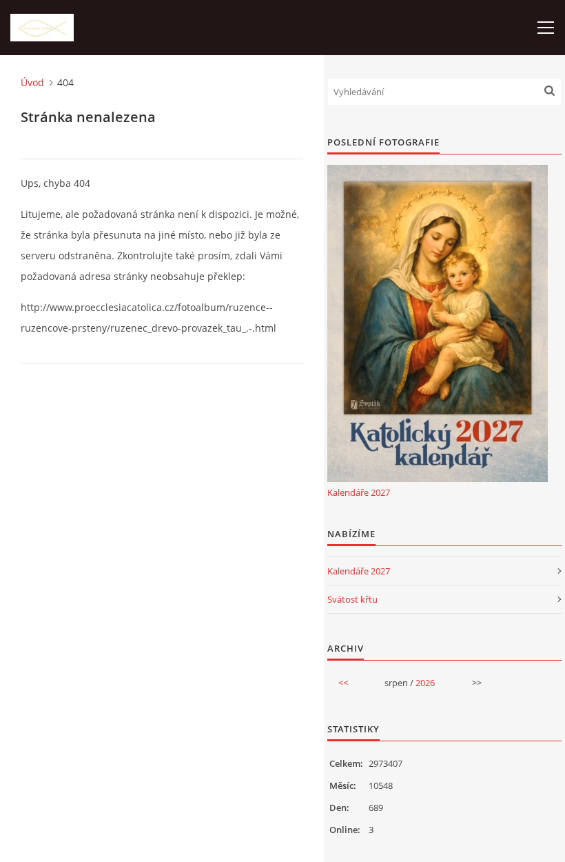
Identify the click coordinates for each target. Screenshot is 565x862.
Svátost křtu (352, 599)
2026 (425, 682)
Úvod (32, 82)
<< (343, 682)
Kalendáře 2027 (358, 492)
